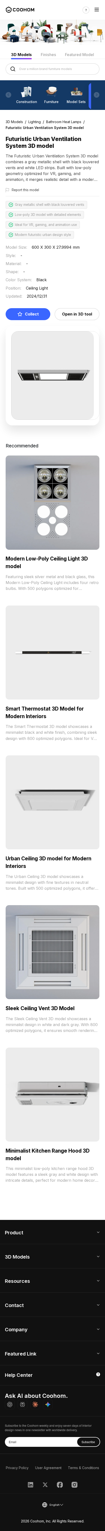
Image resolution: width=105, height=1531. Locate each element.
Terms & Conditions (83, 1468)
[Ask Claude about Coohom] (35, 1404)
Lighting (34, 122)
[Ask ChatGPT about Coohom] (10, 1404)
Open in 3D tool (77, 314)
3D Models (21, 54)
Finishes (48, 54)
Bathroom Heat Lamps (63, 122)
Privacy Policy (17, 1468)
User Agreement (48, 1468)
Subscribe (88, 1442)
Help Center (19, 1375)
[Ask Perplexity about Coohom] (22, 1404)
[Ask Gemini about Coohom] (48, 1404)
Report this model (25, 190)
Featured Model (79, 54)
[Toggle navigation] (96, 10)
